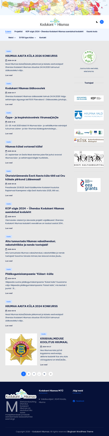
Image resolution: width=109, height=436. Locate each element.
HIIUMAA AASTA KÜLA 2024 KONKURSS (31, 306)
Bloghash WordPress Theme (80, 431)
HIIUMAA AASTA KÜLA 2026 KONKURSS (31, 55)
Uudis (9, 51)
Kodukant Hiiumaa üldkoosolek (25, 88)
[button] (50, 374)
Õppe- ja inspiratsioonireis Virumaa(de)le (32, 117)
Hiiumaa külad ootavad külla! (24, 146)
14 (44, 374)
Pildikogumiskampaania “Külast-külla (29, 273)
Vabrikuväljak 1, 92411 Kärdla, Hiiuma (52, 401)
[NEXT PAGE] (50, 374)
